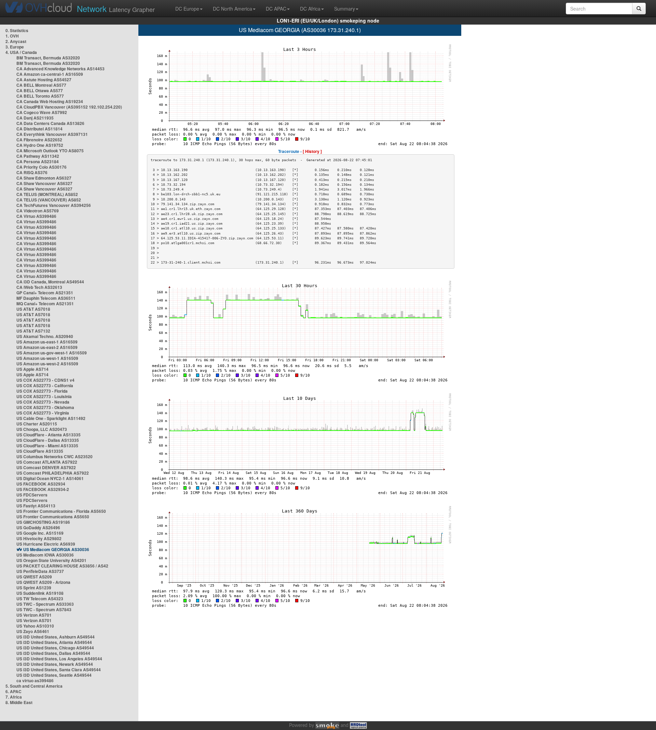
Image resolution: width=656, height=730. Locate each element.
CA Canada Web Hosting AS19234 (49, 101)
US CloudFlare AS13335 (39, 451)
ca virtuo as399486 (35, 680)
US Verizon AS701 (34, 615)
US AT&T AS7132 (33, 331)
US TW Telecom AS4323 (39, 598)
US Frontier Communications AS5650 (52, 517)
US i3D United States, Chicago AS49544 (55, 648)
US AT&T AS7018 (33, 309)
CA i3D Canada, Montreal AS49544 (50, 282)
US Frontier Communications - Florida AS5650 (61, 511)
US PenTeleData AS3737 (40, 571)
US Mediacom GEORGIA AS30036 (56, 549)
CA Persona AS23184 (37, 161)
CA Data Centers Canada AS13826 (50, 123)
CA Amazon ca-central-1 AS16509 (49, 74)
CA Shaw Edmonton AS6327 (43, 178)
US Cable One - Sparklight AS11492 (50, 418)
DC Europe (187, 8)
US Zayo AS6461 (32, 631)
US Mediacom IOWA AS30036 (45, 555)
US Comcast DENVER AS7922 (46, 467)
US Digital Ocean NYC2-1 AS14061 (50, 478)
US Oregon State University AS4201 (51, 560)
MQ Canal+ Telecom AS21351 (45, 303)
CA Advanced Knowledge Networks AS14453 (60, 69)
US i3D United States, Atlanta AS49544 (54, 642)
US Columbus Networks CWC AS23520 (54, 456)
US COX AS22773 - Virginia (42, 413)
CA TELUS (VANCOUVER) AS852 (48, 200)
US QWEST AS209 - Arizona (43, 582)
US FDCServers (31, 495)
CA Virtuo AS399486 (36, 216)
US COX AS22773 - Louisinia (44, 396)
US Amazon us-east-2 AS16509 (47, 347)
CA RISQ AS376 (31, 172)
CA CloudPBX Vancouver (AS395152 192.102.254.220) (69, 107)
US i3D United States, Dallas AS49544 (53, 653)
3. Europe (14, 47)
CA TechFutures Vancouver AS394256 (53, 205)
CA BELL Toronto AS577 (40, 96)
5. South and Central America (34, 686)
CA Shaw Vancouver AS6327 (44, 183)
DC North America (232, 8)
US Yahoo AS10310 (35, 626)
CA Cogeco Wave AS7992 (41, 112)
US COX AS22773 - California (44, 385)
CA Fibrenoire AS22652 (39, 140)
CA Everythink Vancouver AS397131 (52, 134)
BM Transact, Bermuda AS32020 (48, 58)
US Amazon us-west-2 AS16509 (47, 364)
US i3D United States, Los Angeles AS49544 (59, 659)
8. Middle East (18, 702)
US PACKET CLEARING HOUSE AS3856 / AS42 (62, 566)
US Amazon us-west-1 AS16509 (47, 358)
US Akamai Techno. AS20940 (44, 336)
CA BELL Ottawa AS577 (39, 90)
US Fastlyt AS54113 (35, 506)
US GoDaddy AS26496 (38, 527)
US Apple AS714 (32, 369)
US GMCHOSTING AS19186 (43, 522)
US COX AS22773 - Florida (42, 391)
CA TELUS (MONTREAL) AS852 (47, 194)
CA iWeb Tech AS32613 (39, 287)
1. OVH (12, 36)
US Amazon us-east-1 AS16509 (47, 342)
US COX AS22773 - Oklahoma (45, 407)
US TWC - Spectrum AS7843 (43, 609)
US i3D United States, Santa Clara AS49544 (58, 669)
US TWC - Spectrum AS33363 (45, 604)
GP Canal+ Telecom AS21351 (44, 293)
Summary (344, 8)
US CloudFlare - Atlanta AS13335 (48, 435)
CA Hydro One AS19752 (39, 145)
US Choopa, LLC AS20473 (41, 429)
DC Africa (310, 8)
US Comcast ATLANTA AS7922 (46, 462)
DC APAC (276, 8)
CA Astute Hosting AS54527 (43, 79)
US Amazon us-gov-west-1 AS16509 (51, 353)
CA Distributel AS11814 (39, 129)
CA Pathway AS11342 (37, 156)
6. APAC (13, 691)
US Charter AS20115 (36, 424)
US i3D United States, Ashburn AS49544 (55, 637)
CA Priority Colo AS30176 (41, 167)
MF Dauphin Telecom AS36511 (46, 298)
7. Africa (13, 697)
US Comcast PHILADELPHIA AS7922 (52, 473)
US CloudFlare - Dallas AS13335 (47, 440)
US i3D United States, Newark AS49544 (54, 664)
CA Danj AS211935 (35, 118)
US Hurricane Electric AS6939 (45, 544)
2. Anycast (15, 41)
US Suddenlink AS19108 (40, 593)
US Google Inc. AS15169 (40, 533)
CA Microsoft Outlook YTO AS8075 (50, 151)
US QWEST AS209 (34, 577)
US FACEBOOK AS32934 (40, 484)
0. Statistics (16, 30)
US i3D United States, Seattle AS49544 (54, 675)
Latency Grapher (116, 8)
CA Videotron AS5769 (37, 211)
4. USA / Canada (21, 52)
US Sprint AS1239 (33, 588)
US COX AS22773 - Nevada (42, 402)
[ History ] (312, 151)
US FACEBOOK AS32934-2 (42, 489)
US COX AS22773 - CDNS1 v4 (45, 380)
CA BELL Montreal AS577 (41, 85)
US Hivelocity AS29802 (39, 538)
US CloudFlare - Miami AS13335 (47, 446)
